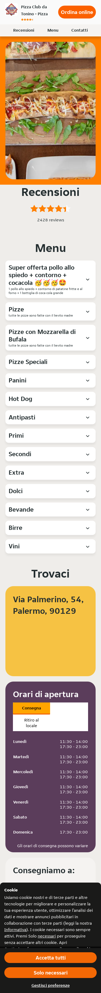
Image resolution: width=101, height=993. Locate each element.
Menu (52, 30)
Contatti (79, 30)
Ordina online (77, 12)
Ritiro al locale (31, 722)
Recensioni (23, 30)
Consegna (31, 708)
